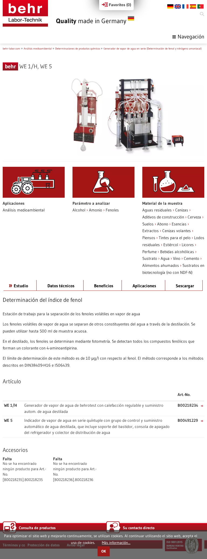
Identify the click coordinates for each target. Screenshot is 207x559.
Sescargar (185, 285)
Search (202, 14)
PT (200, 6)
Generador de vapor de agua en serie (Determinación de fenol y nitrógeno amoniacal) (153, 48)
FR (185, 6)
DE (170, 6)
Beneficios (103, 285)
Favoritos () (119, 4)
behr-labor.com (11, 48)
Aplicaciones (144, 285)
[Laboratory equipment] (25, 13)
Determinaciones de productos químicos (77, 48)
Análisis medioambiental (38, 48)
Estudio (21, 285)
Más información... (116, 542)
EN (178, 6)
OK (103, 551)
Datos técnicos (60, 285)
